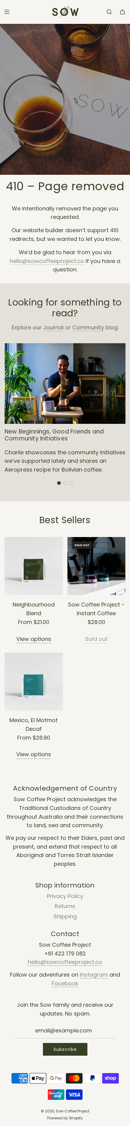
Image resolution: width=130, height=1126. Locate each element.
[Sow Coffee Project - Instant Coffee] (96, 566)
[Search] (109, 11)
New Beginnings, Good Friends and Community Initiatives (54, 435)
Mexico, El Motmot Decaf (33, 724)
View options (33, 639)
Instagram (94, 974)
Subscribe (65, 1049)
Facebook (65, 983)
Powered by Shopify (65, 1118)
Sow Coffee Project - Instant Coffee (96, 609)
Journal (53, 327)
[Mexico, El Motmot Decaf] (34, 681)
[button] (59, 483)
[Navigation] (6, 11)
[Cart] (122, 11)
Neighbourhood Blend (34, 609)
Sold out (96, 639)
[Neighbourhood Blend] (34, 566)
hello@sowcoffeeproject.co (47, 261)
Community (88, 327)
